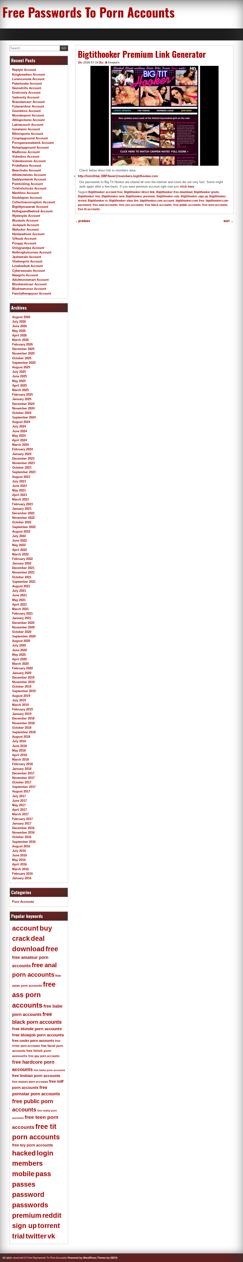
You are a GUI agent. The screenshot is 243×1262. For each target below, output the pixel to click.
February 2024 (22, 449)
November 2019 (23, 682)
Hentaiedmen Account (28, 234)
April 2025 (19, 385)
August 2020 (21, 641)
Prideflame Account (26, 165)
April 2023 (19, 495)
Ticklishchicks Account (29, 188)
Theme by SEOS (107, 1257)
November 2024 (23, 408)
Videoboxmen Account (29, 161)
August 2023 (21, 477)
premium (26, 1215)
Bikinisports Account (27, 134)
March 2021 (20, 609)
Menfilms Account (25, 193)
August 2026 (21, 317)
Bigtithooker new (113, 196)
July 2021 (19, 590)
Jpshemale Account (26, 257)
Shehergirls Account (27, 261)
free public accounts (187, 205)
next (229, 220)
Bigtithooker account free (105, 192)
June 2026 (19, 326)
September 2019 (24, 691)
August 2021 (21, 586)
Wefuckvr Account (25, 229)
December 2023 (23, 458)
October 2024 (21, 413)
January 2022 (21, 563)
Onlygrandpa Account (28, 248)
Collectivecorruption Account (33, 202)
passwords (30, 1205)
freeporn (113, 62)
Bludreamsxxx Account (29, 289)
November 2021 (23, 572)
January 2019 (21, 714)
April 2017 (19, 809)
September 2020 (24, 636)
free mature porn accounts (30, 1081)
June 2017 (19, 800)
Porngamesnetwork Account (33, 143)
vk (51, 1236)
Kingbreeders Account (28, 74)
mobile (23, 1174)
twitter (36, 1236)
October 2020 (21, 632)
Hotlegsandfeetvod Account (32, 211)
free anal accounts (105, 205)
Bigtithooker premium (140, 196)
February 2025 (22, 394)
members (27, 1163)
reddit (51, 1215)
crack (21, 938)
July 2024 (19, 426)
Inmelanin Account (26, 129)
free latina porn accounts (49, 1070)
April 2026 (19, 335)
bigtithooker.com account (157, 200)
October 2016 (21, 837)
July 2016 (19, 851)
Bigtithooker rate (168, 196)
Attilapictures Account (28, 120)
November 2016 (23, 832)
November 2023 (23, 463)
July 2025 (19, 372)
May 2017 (19, 805)
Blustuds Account (25, 220)
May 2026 (19, 331)
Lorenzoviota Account (28, 79)
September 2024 (24, 417)
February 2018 (22, 764)
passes (23, 1184)
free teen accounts (215, 205)
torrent (49, 1225)
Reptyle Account (24, 70)
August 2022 (21, 531)
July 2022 (19, 536)
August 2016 (21, 846)
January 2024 (21, 454)
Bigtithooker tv (98, 200)
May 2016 (19, 860)
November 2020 (23, 627)
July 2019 (19, 700)
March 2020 (20, 663)
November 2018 (23, 723)
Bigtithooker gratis (206, 192)
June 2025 (19, 376)
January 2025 (21, 399)
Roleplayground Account (30, 147)
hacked (24, 1153)
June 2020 (19, 650)
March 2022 (20, 554)
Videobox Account (25, 156)
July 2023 (19, 481)
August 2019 (21, 696)
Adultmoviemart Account (30, 280)
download (28, 949)
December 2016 (23, 828)
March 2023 (20, 499)
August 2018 (21, 736)
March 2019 (20, 705)
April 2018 (19, 755)
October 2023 (21, 467)
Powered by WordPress (82, 1257)
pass (43, 1174)
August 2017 (21, 791)
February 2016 (22, 873)
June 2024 (19, 431)
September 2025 (24, 362)
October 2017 (21, 782)
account (25, 928)
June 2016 (19, 855)
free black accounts (158, 205)
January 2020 (21, 673)
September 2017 (24, 787)
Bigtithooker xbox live (124, 200)
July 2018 (19, 741)
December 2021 (23, 568)
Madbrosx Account (26, 152)
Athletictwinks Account (29, 175)
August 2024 (21, 422)
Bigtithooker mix (89, 196)
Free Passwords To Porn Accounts (88, 12)
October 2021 (21, 577)
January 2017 (21, 823)
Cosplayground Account (30, 138)
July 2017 (19, 796)
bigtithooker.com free (190, 200)
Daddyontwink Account (29, 179)
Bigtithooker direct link (139, 192)
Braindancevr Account (28, 102)
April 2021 (19, 604)
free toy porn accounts (32, 1145)
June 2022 (19, 540)
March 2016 (20, 869)
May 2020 (19, 654)
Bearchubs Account (26, 170)
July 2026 (19, 321)
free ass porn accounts (34, 994)
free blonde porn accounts (37, 1029)
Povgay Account (24, 243)
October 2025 (21, 358)
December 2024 (23, 404)
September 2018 (24, 732)
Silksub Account (24, 238)
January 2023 (21, 508)
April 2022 (19, 550)
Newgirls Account (25, 275)
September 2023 (24, 472)
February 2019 (22, 709)
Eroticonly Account (26, 92)
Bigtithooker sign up (194, 196)
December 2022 (23, 513)
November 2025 (23, 353)
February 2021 (22, 613)
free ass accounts (131, 205)
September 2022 (24, 527)
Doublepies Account (27, 197)
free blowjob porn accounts (38, 1035)
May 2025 (19, 381)
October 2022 (21, 522)
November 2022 (23, 517)
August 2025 (21, 367)
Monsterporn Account (28, 115)
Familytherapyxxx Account (31, 293)
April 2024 (19, 440)
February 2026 (22, 344)
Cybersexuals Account (28, 270)
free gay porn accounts (44, 1056)
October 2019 (21, 686)
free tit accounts (89, 209)
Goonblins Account (26, 111)
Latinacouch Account (27, 124)
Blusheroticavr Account (29, 284)
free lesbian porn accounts (36, 1076)
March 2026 (20, 340)
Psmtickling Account (27, 184)
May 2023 (19, 490)
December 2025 (23, 349)
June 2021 (19, 595)
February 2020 (22, 668)
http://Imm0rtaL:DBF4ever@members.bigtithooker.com (118, 176)
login (45, 1153)
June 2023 (19, 486)
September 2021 (24, 581)
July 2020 (19, 645)
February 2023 (22, 504)
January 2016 (21, 878)
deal (38, 938)
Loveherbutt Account (27, 266)
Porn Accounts (23, 901)
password (28, 1194)
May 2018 (19, 750)
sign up (24, 1225)
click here (187, 186)
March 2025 (20, 390)
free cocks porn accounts (33, 1041)
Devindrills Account (26, 88)
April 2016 (19, 864)
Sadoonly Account (25, 97)
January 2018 (21, 769)
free (52, 949)
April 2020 (19, 659)
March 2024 (20, 445)
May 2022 (19, 545)
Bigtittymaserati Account (30, 207)
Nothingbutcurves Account (31, 252)
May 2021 (19, 600)
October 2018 (21, 727)
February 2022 (22, 559)
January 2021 (21, 618)
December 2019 (23, 677)
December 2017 (23, 773)
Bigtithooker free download (174, 192)
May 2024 (19, 435)
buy (46, 928)
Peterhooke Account (27, 83)
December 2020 (23, 623)
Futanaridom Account (28, 106)
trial (18, 1236)
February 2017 (22, 819)
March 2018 (20, 759)
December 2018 (23, 718)
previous (82, 220)
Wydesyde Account (26, 216)
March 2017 (20, 814)
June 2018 (19, 746)
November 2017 (23, 778)
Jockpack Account (25, 225)
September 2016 (24, 842)
